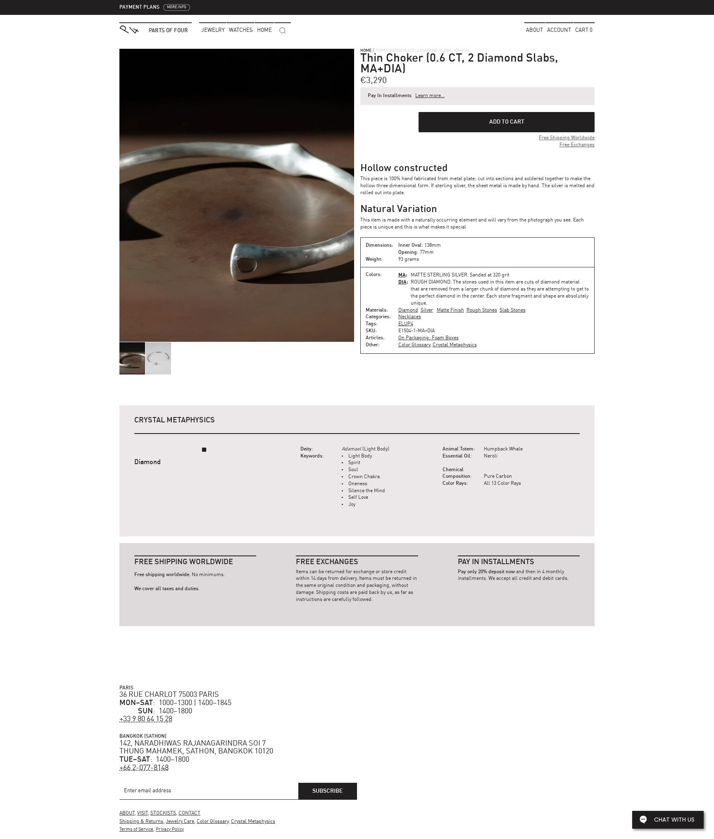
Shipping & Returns (141, 821)
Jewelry (213, 30)
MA (402, 275)
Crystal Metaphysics (455, 345)
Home (365, 50)
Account (559, 30)
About (534, 30)
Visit (142, 813)
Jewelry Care (180, 821)
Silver (427, 310)
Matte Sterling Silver (439, 275)
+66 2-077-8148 (144, 768)
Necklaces (409, 317)
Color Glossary (414, 345)
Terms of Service (136, 829)
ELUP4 (405, 324)
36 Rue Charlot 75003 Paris (169, 694)
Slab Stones (513, 310)
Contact (189, 813)
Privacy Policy (170, 829)
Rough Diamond (430, 282)
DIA (402, 282)
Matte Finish (450, 310)
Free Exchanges (577, 145)
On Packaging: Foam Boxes (428, 338)
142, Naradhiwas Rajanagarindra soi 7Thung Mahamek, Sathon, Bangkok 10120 (196, 748)
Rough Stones (481, 310)
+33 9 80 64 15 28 (145, 719)
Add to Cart (506, 122)
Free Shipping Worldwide (567, 138)
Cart (584, 30)
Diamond (408, 310)
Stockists (163, 813)
